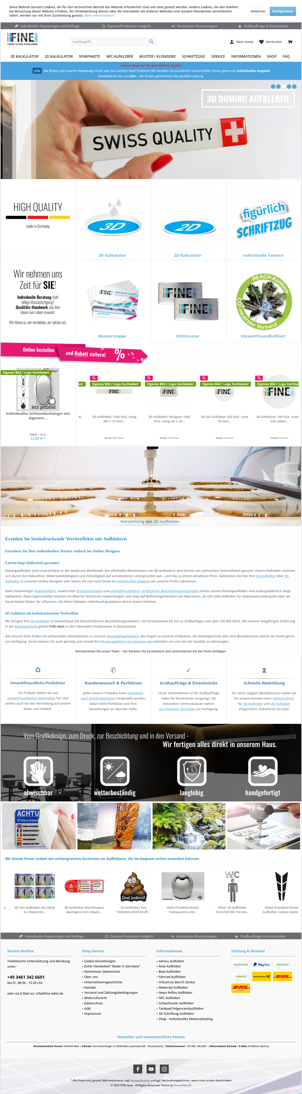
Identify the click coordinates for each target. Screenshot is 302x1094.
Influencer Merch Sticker (177, 982)
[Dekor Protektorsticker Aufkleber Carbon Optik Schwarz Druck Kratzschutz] (207, 886)
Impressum (92, 1013)
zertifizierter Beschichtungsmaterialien (170, 591)
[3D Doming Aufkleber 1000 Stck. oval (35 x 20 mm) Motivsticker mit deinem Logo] (251, 391)
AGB (87, 1008)
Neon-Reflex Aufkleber (176, 992)
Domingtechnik (26, 626)
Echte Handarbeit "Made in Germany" (112, 966)
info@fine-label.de (49, 993)
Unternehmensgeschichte (103, 982)
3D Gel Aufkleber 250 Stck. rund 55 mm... (141, 419)
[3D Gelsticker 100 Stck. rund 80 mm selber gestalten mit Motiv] (196, 391)
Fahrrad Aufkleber (172, 977)
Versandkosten (140, 1080)
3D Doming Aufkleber (151, 129)
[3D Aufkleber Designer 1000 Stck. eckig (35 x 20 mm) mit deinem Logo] (86, 391)
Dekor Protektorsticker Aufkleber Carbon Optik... (208, 909)
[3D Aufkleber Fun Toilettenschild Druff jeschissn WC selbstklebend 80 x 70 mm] (59, 886)
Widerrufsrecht (95, 998)
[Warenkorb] (290, 41)
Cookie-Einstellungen (100, 961)
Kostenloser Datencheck (102, 971)
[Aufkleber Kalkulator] (76, 353)
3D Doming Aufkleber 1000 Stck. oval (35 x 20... (251, 419)
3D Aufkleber (40, 621)
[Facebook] (137, 1069)
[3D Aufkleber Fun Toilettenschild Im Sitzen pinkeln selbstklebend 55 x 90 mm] (257, 886)
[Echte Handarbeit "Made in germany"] (38, 217)
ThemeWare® (182, 1085)
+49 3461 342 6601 (26, 977)
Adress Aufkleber (171, 961)
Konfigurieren (282, 11)
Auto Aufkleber (170, 966)
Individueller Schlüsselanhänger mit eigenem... (38, 415)
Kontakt (90, 987)
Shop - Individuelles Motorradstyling (186, 1019)
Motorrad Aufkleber (173, 987)
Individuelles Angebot (133, 581)
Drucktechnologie (89, 591)
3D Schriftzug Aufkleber (176, 1013)
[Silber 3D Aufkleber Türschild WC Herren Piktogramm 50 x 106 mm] (158, 886)
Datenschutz (93, 1003)
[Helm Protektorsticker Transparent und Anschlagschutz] (109, 886)
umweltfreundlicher (125, 591)
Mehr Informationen (99, 15)
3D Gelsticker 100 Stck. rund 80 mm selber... (196, 419)
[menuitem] (290, 41)
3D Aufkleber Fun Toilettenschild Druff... (59, 909)
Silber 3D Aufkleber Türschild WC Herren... (158, 909)
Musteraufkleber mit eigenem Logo (127, 641)
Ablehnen (258, 11)
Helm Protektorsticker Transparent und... (109, 909)
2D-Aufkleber (266, 576)
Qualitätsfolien (45, 591)
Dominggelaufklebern (123, 636)
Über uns (91, 977)
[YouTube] (151, 1069)
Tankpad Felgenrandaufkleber (181, 1008)
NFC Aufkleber (169, 998)
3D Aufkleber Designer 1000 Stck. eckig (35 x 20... (86, 419)
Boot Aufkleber (170, 971)
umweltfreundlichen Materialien (31, 698)
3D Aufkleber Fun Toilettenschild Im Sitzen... (257, 909)
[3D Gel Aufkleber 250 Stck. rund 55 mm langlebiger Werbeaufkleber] (141, 391)
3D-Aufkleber (253, 704)
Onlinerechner (283, 698)
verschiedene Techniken (177, 709)
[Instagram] (164, 1069)
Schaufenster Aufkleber (176, 1003)
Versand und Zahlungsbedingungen (111, 992)
